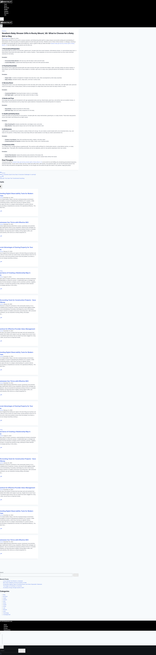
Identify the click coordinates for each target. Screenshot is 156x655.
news (4, 611)
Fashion (6, 11)
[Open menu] (1, 25)
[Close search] (2, 647)
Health (6, 9)
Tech (5, 4)
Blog (1, 271)
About (5, 624)
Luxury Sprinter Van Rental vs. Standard (13, 581)
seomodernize (6, 38)
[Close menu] (0, 633)
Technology (6, 613)
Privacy (6, 628)
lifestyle (6, 13)
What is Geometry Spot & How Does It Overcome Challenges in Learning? (18, 173)
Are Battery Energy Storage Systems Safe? (13, 587)
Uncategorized (6, 614)
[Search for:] (9, 650)
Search (1, 572)
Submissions (7, 629)
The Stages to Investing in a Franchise (12, 586)
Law (5, 14)
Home (4, 606)
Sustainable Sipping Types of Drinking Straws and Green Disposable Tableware (22, 584)
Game (4, 603)
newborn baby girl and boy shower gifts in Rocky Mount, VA (27, 162)
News (5, 6)
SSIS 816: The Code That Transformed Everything (12, 177)
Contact (6, 626)
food (4, 601)
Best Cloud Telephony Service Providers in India (15, 582)
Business (6, 7)
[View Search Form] (2, 19)
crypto (4, 598)
